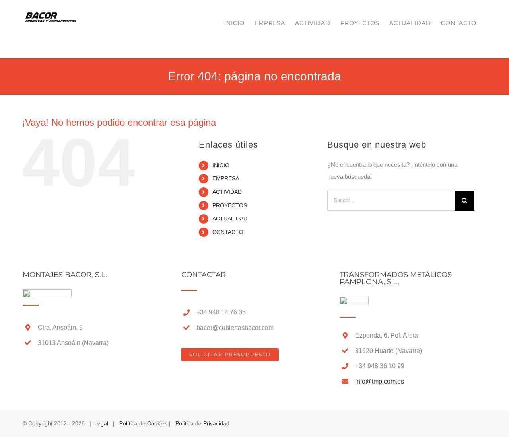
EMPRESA (225, 178)
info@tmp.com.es (379, 381)
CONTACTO (227, 232)
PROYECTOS (229, 205)
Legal (101, 423)
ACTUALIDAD (229, 218)
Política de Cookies (143, 423)
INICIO (220, 165)
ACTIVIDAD (227, 192)
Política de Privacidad (202, 423)
